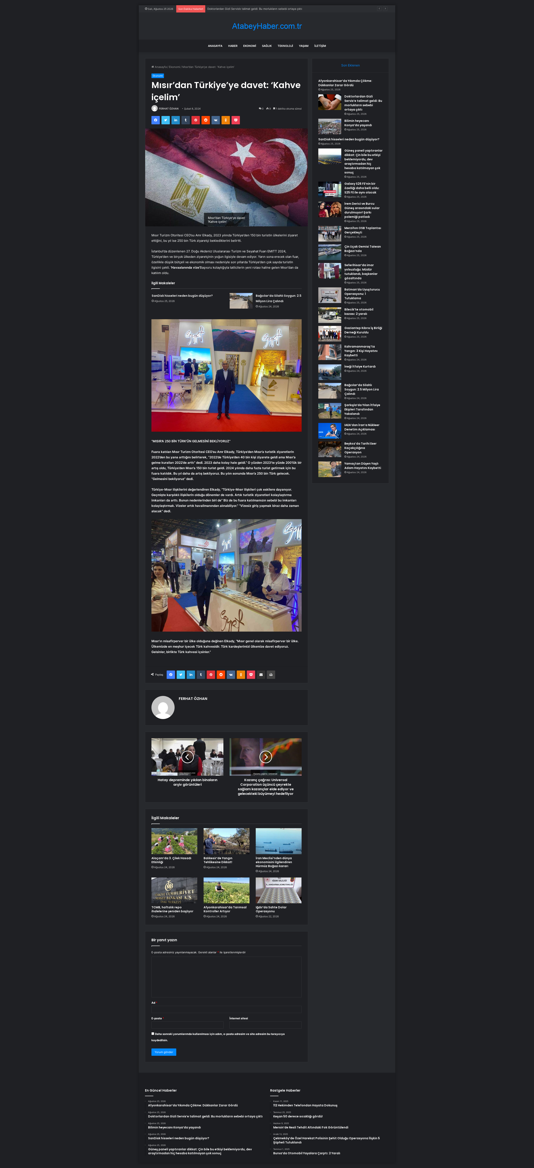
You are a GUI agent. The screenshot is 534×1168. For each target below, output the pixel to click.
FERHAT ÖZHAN (169, 108)
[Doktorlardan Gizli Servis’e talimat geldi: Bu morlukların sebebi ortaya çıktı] (329, 102)
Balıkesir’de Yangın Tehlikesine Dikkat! (218, 860)
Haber (232, 45)
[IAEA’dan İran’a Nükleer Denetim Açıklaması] (329, 431)
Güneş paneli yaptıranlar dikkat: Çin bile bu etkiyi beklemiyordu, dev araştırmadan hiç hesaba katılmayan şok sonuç (363, 161)
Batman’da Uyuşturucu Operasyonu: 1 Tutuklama (362, 293)
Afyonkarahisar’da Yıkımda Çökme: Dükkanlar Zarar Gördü (345, 83)
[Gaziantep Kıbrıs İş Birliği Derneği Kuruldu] (329, 334)
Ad (154, 1002)
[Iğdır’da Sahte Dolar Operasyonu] (279, 890)
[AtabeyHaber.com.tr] (267, 26)
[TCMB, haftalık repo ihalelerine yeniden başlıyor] (174, 890)
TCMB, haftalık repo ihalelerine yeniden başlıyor (172, 909)
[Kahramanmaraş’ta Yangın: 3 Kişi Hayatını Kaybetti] (329, 352)
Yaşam (304, 45)
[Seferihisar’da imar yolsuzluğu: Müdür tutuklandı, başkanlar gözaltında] (329, 271)
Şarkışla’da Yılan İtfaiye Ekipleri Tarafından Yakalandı (362, 409)
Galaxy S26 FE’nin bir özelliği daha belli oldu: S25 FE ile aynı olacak (361, 188)
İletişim (320, 45)
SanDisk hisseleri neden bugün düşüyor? (182, 296)
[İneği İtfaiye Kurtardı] (329, 372)
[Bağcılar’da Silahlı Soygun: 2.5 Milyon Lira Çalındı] (241, 301)
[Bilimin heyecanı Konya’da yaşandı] (329, 126)
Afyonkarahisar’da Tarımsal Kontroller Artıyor (225, 909)
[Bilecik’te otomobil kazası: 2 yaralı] (329, 315)
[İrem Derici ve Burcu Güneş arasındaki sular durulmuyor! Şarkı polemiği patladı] (329, 209)
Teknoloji (285, 45)
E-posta (157, 1018)
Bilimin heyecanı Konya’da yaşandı (229, 8)
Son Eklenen (350, 65)
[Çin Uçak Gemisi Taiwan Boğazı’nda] (329, 252)
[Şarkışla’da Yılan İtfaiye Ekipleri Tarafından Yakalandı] (329, 411)
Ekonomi (249, 45)
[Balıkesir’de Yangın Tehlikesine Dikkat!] (226, 841)
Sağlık (267, 45)
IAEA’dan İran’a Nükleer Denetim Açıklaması (361, 427)
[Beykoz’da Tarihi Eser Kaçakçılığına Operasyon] (329, 449)
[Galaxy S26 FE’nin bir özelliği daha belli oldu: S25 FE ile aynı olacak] (329, 189)
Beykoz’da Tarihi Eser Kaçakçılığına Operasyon (360, 447)
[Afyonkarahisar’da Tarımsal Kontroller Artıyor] (226, 890)
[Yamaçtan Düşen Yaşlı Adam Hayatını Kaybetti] (329, 469)
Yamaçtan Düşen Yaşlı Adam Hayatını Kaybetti (362, 465)
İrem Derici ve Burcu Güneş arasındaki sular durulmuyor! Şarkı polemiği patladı (362, 210)
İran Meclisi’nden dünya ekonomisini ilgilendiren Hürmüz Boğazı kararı (274, 862)
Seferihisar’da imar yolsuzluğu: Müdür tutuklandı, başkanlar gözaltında (361, 271)
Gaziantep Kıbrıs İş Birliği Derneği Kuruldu (363, 330)
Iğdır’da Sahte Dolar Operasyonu (271, 909)
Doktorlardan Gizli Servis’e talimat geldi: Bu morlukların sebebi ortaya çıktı (363, 103)
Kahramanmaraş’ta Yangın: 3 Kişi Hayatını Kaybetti (361, 350)
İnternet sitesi (238, 1018)
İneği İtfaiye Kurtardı (360, 366)
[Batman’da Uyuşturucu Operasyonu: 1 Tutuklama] (329, 295)
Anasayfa (215, 45)
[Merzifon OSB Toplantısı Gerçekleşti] (329, 234)
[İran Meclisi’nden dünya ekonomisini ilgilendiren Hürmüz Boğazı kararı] (279, 841)
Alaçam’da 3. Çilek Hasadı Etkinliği (171, 860)
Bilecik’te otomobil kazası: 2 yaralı (358, 311)
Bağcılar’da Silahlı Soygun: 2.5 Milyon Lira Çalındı (361, 389)
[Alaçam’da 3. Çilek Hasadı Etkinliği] (174, 841)
